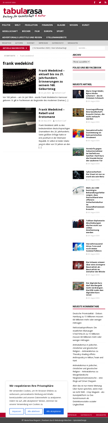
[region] (37, 399)
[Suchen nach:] (91, 48)
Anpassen (16, 411)
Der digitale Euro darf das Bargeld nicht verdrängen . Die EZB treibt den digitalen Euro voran (95, 289)
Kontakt (30, 43)
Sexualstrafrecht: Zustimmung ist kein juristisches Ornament (94, 134)
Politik (6, 24)
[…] (66, 100)
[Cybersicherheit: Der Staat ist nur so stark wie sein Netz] (78, 175)
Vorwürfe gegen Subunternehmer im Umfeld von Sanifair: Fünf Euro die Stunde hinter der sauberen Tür (95, 154)
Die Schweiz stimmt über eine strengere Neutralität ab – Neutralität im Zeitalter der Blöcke (95, 267)
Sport (60, 31)
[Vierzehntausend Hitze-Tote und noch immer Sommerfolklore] (78, 247)
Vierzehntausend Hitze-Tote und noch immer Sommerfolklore (94, 247)
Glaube (61, 24)
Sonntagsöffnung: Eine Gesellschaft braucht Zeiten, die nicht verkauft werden (95, 114)
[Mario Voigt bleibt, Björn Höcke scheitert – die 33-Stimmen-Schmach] (78, 94)
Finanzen (47, 24)
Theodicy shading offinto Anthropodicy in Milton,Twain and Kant (88, 357)
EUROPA (48, 31)
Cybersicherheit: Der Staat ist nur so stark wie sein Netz (95, 174)
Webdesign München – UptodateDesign (70, 420)
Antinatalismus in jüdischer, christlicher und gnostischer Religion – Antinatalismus (85, 347)
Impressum (43, 43)
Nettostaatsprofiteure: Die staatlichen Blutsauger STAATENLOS (85, 330)
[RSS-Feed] (105, 2)
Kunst (85, 24)
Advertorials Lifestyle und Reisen (22, 37)
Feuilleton (31, 24)
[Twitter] (100, 2)
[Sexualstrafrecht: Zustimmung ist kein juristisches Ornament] (78, 133)
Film (37, 31)
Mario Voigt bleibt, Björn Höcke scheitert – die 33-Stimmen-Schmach (95, 94)
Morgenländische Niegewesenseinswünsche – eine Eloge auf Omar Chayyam (88, 377)
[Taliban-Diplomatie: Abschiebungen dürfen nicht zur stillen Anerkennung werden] (78, 223)
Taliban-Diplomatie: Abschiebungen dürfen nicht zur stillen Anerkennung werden (95, 226)
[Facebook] (94, 2)
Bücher (26, 31)
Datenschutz (57, 43)
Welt (18, 24)
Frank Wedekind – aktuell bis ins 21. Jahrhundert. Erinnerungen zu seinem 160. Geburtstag (52, 80)
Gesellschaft (10, 31)
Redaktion (6, 43)
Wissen (74, 24)
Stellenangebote (56, 37)
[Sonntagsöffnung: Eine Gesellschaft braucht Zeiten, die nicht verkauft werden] (78, 112)
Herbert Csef (59, 93)
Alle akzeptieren (54, 411)
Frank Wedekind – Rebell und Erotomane (52, 113)
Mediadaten (73, 43)
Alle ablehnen (34, 411)
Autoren (19, 43)
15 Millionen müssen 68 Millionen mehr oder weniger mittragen (88, 319)
